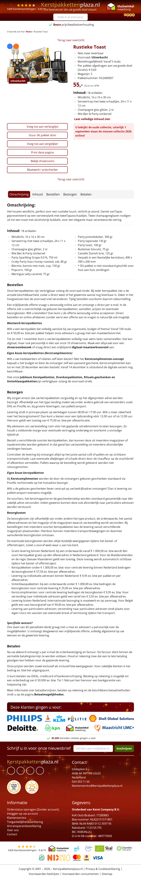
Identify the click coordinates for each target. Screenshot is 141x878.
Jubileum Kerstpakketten (37, 377)
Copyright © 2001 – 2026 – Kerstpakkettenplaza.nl (51, 869)
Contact (12, 834)
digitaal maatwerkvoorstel (90, 347)
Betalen (85, 194)
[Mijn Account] (122, 15)
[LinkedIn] (21, 771)
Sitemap (107, 874)
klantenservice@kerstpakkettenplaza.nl (97, 786)
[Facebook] (11, 771)
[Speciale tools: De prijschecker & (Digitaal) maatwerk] (125, 15)
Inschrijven (124, 748)
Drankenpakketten (69, 377)
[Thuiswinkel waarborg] (120, 6)
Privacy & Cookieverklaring (103, 869)
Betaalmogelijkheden (49, 694)
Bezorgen (70, 194)
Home (29, 31)
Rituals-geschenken (97, 377)
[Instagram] (40, 771)
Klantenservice (16, 818)
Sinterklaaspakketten (22, 381)
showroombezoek (19, 347)
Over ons (13, 830)
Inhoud (37, 194)
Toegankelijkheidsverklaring (25, 822)
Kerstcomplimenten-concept (104, 359)
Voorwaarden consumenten (80, 874)
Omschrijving (19, 194)
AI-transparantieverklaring (24, 826)
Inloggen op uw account (22, 813)
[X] (30, 771)
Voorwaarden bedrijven (44, 874)
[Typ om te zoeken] (86, 17)
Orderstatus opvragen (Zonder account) (33, 809)
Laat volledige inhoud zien (92, 119)
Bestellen (53, 194)
